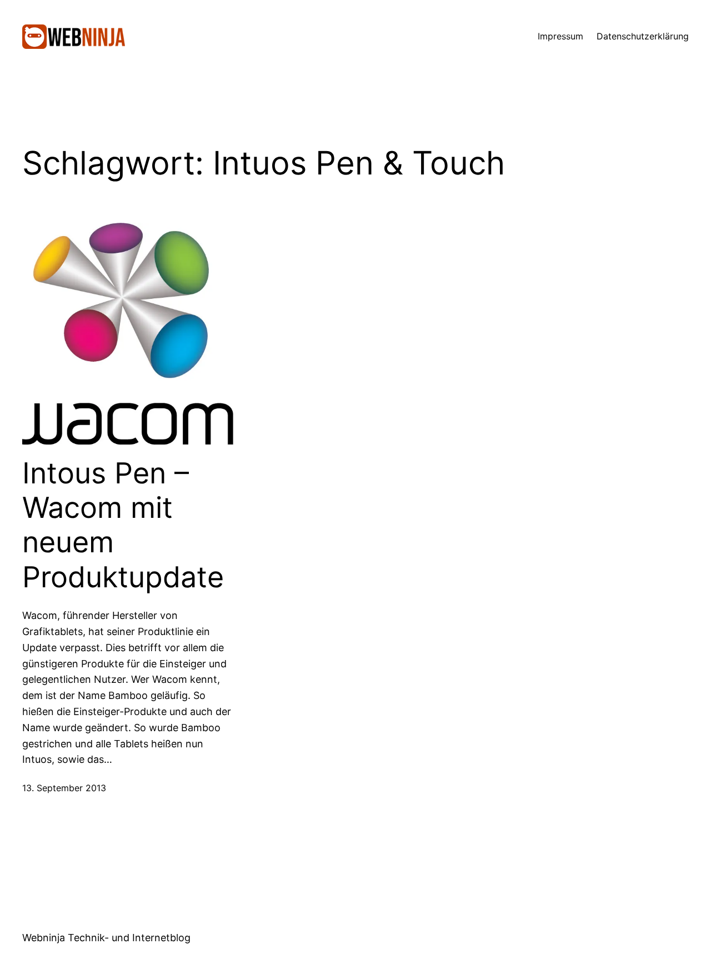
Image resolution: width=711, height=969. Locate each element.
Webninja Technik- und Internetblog (106, 937)
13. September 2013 (64, 787)
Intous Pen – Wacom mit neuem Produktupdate (123, 525)
